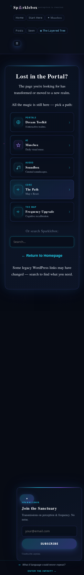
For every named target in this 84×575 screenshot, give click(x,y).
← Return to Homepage (42, 256)
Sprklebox (25, 7)
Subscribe (49, 544)
